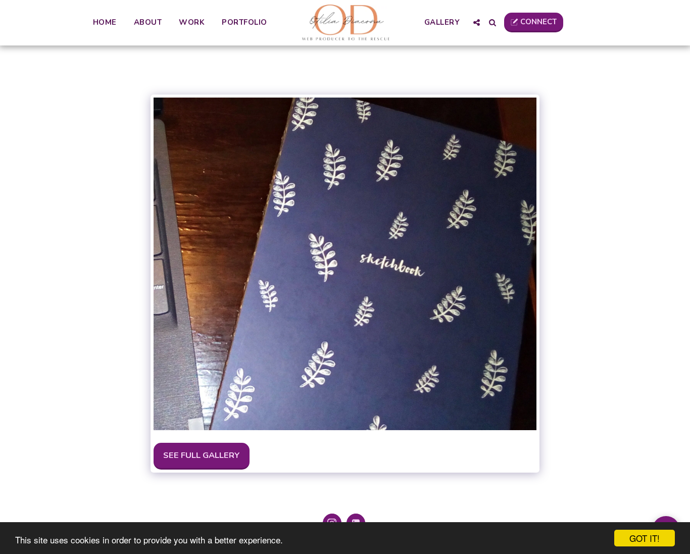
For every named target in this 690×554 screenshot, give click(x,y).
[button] (476, 22)
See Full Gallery (201, 455)
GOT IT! (644, 538)
